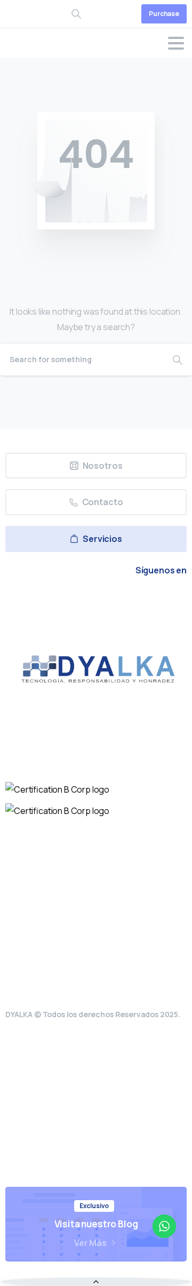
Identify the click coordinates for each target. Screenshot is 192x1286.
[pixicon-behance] (145, 600)
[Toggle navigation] (176, 43)
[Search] (177, 360)
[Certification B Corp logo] (57, 789)
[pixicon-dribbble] (120, 600)
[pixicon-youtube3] (96, 600)
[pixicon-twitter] (47, 600)
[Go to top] (96, 1281)
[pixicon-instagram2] (71, 600)
